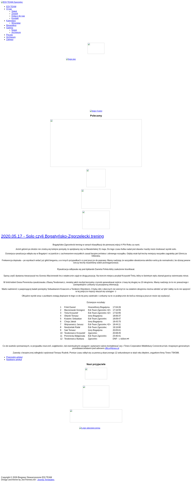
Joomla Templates (45, 480)
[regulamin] (96, 83)
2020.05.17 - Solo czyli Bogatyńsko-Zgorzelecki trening (52, 236)
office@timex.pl (112, 348)
